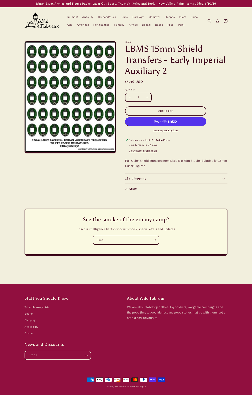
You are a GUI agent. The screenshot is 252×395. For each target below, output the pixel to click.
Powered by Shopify (136, 387)
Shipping (30, 320)
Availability (31, 326)
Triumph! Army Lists (37, 307)
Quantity (130, 89)
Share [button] (133, 188)
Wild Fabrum (120, 387)
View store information (143, 150)
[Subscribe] (155, 240)
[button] (209, 21)
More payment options (165, 130)
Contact (29, 333)
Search (29, 313)
